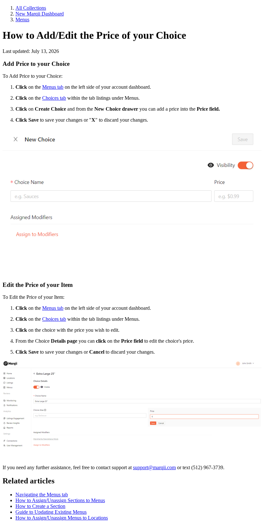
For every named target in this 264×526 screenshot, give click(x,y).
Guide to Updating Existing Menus (51, 512)
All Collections (30, 8)
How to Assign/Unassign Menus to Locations (61, 518)
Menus (22, 19)
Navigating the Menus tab (41, 494)
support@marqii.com (154, 467)
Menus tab (52, 87)
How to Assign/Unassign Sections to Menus (60, 500)
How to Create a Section (40, 506)
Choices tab (54, 98)
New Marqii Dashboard (39, 13)
